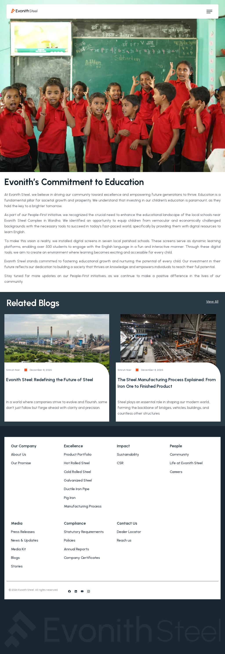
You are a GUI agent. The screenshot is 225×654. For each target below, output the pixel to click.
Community (179, 454)
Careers (176, 472)
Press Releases (23, 532)
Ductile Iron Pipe (76, 489)
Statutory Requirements (84, 532)
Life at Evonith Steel (186, 463)
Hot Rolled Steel (77, 463)
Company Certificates (82, 558)
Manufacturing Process (83, 506)
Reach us (124, 540)
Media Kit (18, 549)
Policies (69, 540)
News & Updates (24, 540)
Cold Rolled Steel (77, 472)
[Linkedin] (75, 591)
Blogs (15, 558)
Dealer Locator (129, 532)
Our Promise (21, 463)
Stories (17, 566)
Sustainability (128, 454)
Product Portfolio (78, 454)
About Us (18, 454)
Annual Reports (76, 549)
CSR (120, 463)
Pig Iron (70, 498)
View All (212, 301)
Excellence (73, 446)
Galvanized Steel (78, 480)
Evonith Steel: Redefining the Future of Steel (49, 379)
